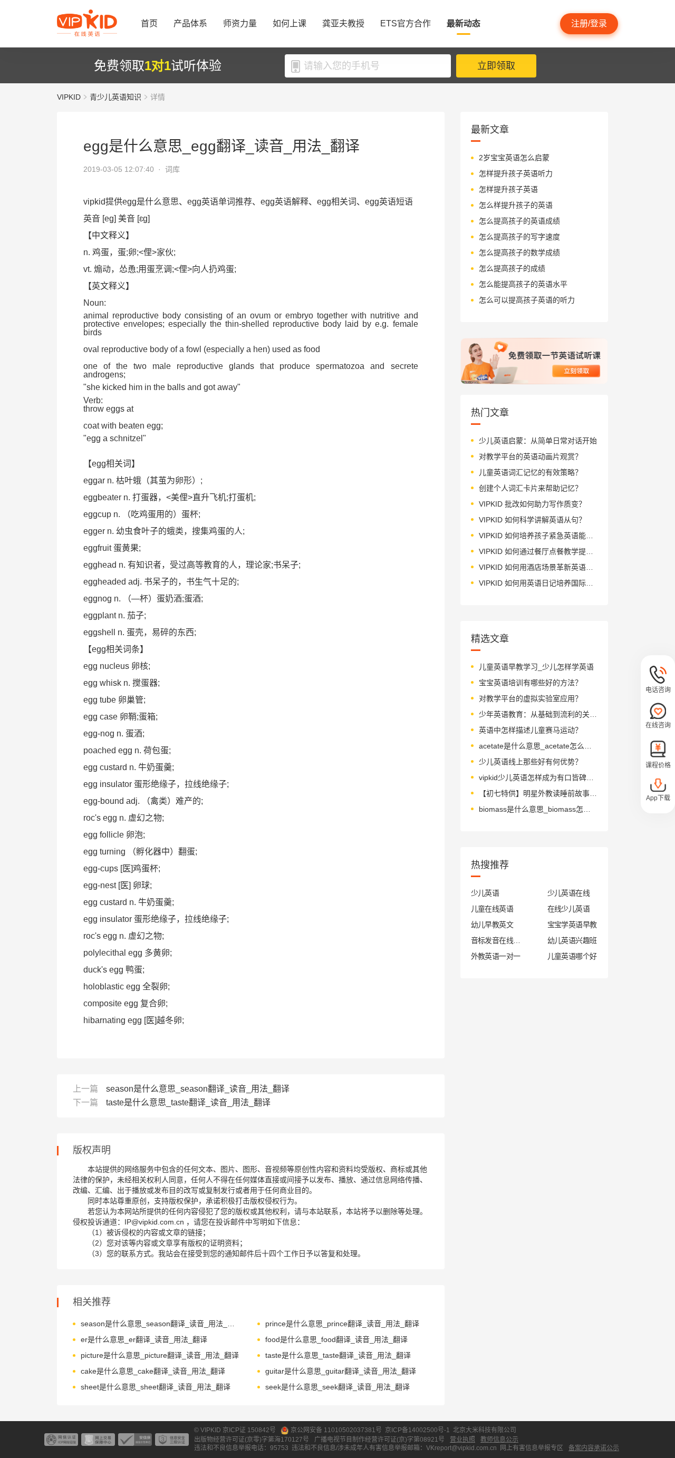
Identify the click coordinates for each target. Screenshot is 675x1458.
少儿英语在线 (568, 893)
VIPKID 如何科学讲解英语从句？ (532, 520)
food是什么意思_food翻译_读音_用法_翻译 (336, 1339)
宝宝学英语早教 (572, 924)
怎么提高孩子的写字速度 (519, 236)
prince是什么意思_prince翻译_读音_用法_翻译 (342, 1323)
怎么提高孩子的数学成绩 (519, 252)
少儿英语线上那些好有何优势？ (530, 761)
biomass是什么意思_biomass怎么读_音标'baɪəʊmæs (538, 809)
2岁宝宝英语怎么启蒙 (514, 157)
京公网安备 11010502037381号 (336, 1430)
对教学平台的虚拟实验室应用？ (530, 698)
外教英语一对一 (495, 956)
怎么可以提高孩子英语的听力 (527, 300)
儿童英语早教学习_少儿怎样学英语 (536, 667)
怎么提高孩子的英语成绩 (519, 221)
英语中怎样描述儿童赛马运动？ (530, 730)
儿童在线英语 (492, 909)
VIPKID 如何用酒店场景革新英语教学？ (538, 567)
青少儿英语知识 (115, 97)
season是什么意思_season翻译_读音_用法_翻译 (198, 1088)
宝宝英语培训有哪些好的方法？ (530, 682)
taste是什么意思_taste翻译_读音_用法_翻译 (188, 1102)
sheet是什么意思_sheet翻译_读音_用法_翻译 (155, 1387)
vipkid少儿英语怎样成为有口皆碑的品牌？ (538, 777)
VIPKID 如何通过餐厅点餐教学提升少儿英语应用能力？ (538, 551)
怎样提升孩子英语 (508, 189)
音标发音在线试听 (496, 940)
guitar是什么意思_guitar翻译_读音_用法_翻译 (340, 1371)
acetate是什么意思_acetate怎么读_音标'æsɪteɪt (538, 746)
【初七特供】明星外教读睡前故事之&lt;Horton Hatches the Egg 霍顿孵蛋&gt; (538, 793)
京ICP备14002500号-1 (417, 1430)
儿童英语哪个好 (572, 956)
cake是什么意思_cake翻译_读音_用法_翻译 (153, 1371)
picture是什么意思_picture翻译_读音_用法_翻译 (160, 1355)
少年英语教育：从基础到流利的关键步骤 (538, 714)
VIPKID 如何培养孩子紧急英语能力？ (538, 535)
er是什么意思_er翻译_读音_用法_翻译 (144, 1339)
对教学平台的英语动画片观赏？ (530, 456)
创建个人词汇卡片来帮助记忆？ (530, 488)
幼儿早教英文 (492, 924)
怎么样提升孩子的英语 (516, 205)
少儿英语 (485, 893)
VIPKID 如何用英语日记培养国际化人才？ (538, 583)
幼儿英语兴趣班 (572, 940)
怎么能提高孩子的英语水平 (523, 284)
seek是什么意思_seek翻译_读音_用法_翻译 (337, 1387)
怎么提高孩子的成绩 (512, 268)
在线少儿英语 (568, 909)
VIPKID (69, 97)
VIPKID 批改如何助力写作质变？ (532, 504)
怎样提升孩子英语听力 (516, 173)
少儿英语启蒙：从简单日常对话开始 (538, 440)
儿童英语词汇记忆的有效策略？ (530, 472)
